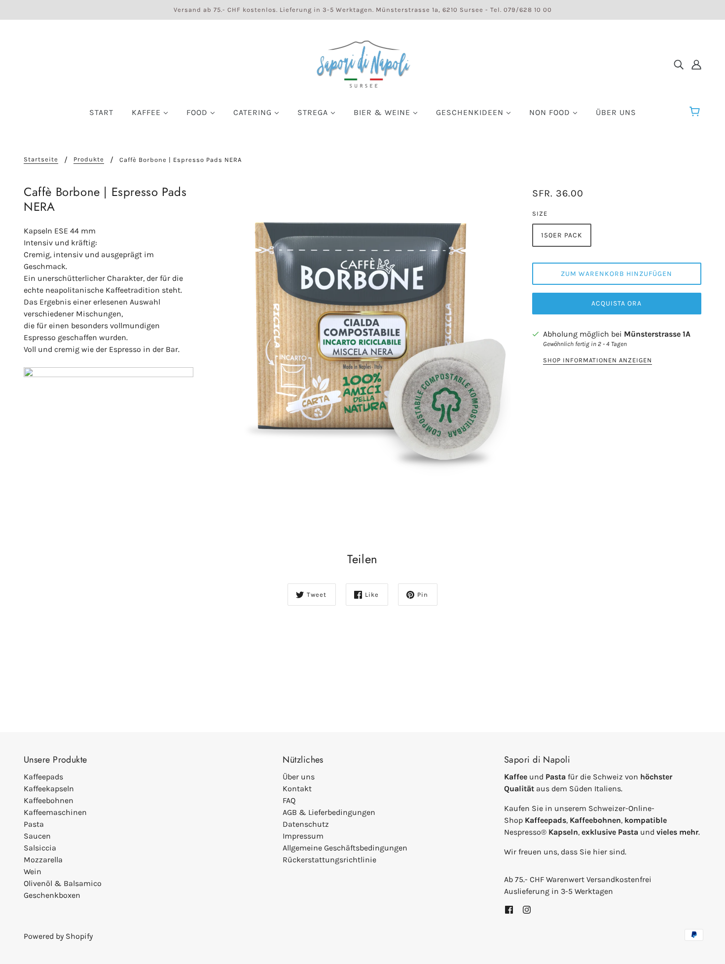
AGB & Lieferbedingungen (329, 812)
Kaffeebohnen (48, 800)
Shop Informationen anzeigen (597, 360)
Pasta (34, 824)
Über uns (299, 776)
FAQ (289, 800)
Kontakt (297, 788)
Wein (32, 871)
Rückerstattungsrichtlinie (329, 859)
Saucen (37, 836)
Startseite (41, 159)
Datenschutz (306, 824)
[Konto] (696, 64)
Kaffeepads (43, 776)
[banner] (362, 63)
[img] (679, 64)
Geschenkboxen (52, 895)
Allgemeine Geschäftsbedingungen (345, 847)
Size (539, 213)
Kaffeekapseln (49, 788)
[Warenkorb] (696, 112)
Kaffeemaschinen (55, 812)
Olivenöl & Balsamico (63, 883)
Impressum (303, 836)
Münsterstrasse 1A (657, 334)
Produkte (88, 159)
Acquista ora (616, 303)
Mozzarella (43, 859)
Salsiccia (40, 847)
